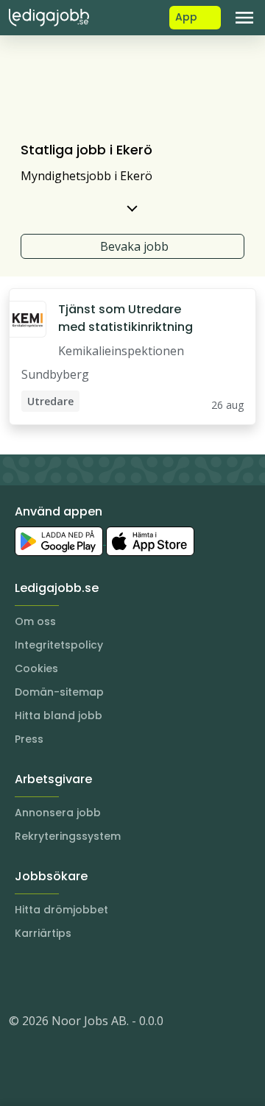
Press (29, 739)
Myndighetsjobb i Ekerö (86, 176)
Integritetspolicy (59, 645)
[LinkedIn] (50, 976)
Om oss (35, 621)
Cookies (36, 668)
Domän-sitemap (59, 692)
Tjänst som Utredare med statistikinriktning (125, 318)
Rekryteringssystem (68, 836)
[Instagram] (20, 976)
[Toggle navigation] (244, 17)
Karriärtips (43, 933)
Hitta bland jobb (58, 715)
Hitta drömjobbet (61, 909)
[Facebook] (79, 976)
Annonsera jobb (58, 812)
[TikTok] (109, 976)
